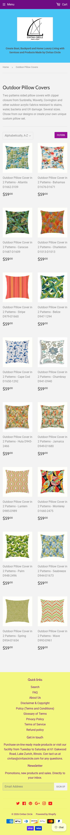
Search (35, 687)
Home (6, 67)
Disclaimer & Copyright (35, 703)
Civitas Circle (25, 814)
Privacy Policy (35, 719)
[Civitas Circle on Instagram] (44, 804)
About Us (35, 697)
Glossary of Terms (35, 713)
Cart (64, 4)
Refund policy (35, 730)
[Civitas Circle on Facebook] (24, 804)
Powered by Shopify (46, 814)
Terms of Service (35, 724)
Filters (61, 135)
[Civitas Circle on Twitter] (18, 804)
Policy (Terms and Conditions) (35, 708)
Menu (10, 4)
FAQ (35, 692)
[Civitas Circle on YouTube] (50, 804)
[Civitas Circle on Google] (37, 804)
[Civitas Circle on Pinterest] (30, 804)
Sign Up (60, 786)
